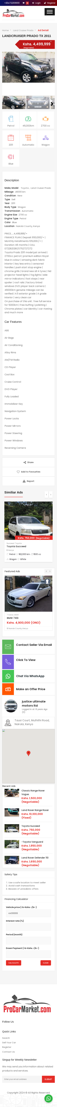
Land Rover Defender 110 (35, 857)
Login (38, 2)
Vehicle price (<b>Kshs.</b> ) (21, 907)
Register (51, 2)
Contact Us (8, 1051)
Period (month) (14, 934)
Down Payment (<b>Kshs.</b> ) (22, 948)
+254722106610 (12, 2)
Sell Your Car (9, 1042)
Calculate (13, 963)
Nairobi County (24, 226)
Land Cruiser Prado (23, 30)
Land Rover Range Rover (35, 810)
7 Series (10, 615)
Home (5, 30)
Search (6, 1037)
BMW (16, 615)
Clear (46, 963)
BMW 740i (12, 618)
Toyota (25, 187)
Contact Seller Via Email (34, 645)
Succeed (10, 543)
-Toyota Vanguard (32, 841)
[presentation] (46, 494)
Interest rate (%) (15, 920)
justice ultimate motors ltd (34, 703)
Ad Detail (43, 30)
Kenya (36, 226)
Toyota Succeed (16, 546)
